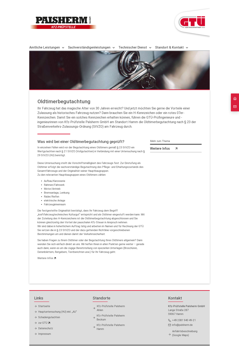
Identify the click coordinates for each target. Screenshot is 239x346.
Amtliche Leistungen (45, 47)
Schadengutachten (49, 317)
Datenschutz (45, 328)
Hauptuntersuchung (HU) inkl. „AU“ (57, 311)
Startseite (44, 306)
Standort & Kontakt (170, 47)
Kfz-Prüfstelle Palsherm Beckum (111, 317)
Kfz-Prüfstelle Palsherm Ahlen (111, 308)
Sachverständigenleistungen (89, 47)
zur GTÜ (42, 322)
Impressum (44, 333)
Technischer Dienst (133, 47)
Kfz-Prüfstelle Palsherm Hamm (111, 327)
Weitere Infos (45, 258)
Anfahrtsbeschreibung (184, 333)
